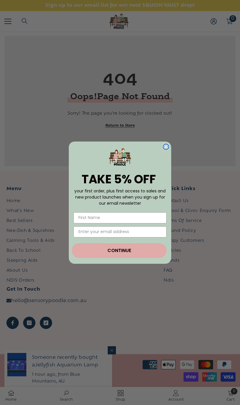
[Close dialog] (166, 147)
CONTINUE (119, 250)
